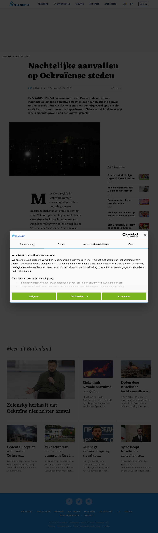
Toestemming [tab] (27, 244)
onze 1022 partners (30, 260)
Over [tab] (131, 244)
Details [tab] (61, 244)
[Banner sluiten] (145, 235)
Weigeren (34, 296)
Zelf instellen (77, 296)
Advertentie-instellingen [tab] (96, 244)
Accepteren (124, 296)
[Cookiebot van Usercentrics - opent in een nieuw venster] (124, 235)
